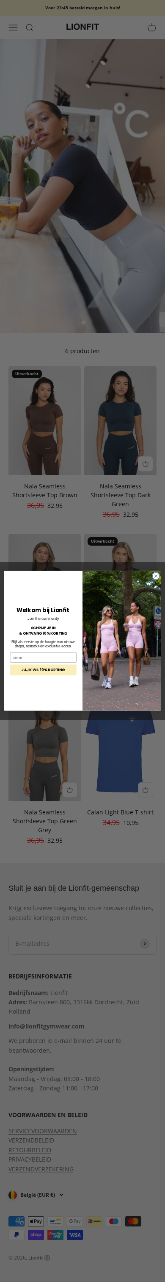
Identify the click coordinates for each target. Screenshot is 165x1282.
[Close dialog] (156, 576)
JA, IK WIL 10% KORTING (43, 670)
